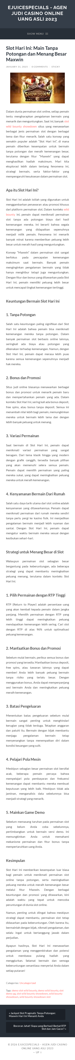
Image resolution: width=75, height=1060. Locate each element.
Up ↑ (39, 1052)
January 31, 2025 (17, 66)
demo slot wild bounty (24, 990)
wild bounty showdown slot (35, 996)
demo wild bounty (48, 990)
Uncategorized (27, 983)
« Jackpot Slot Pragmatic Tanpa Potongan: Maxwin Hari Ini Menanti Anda (32, 1015)
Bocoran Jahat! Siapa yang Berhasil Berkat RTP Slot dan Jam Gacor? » (39, 1027)
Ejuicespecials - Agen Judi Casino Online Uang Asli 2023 (37, 13)
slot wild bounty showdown (32, 993)
